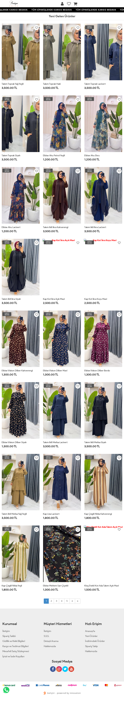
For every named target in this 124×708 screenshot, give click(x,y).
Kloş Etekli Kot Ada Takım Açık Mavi (101, 585)
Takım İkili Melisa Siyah (95, 442)
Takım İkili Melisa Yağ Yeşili (14, 514)
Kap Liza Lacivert (51, 514)
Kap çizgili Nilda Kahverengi (98, 514)
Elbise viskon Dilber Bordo (97, 370)
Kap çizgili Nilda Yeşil (12, 585)
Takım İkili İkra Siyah (11, 299)
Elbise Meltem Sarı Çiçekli (55, 585)
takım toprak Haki (52, 84)
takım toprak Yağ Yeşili (13, 84)
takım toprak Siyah (11, 155)
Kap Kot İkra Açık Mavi (54, 299)
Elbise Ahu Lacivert (11, 227)
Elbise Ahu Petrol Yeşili (54, 155)
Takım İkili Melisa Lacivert (55, 442)
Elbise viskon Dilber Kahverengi (17, 370)
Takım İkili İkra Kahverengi (55, 227)
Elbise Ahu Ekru (92, 155)
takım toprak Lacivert (95, 84)
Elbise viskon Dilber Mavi (55, 370)
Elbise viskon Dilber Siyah (14, 442)
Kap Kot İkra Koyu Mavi (95, 299)
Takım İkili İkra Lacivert (95, 227)
